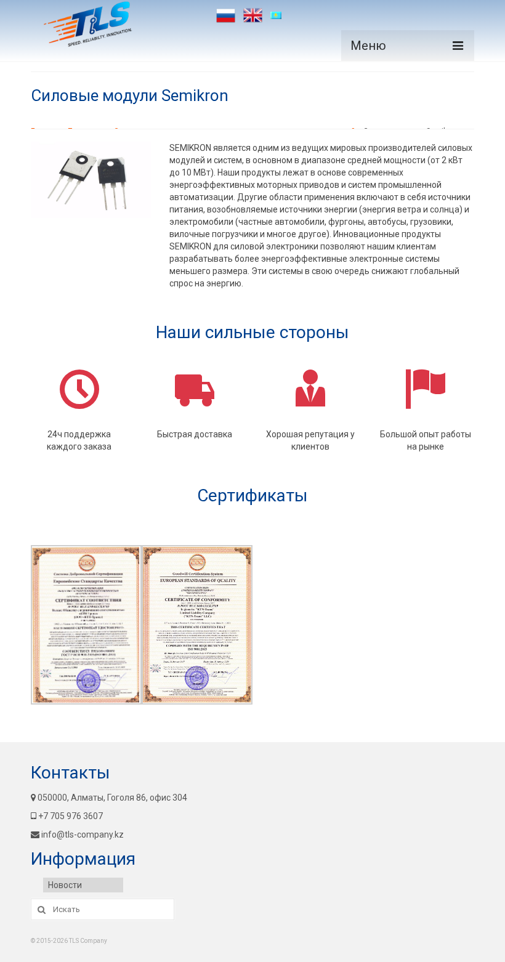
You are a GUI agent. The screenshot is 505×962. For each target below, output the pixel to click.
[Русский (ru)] (225, 15)
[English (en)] (252, 15)
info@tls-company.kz (82, 834)
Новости (65, 885)
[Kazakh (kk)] (279, 15)
